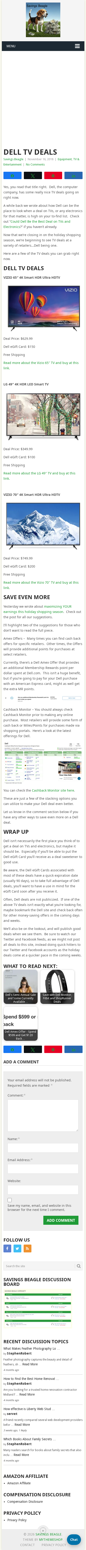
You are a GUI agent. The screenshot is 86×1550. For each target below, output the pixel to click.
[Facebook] (7, 1248)
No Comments (35, 164)
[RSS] (27, 1248)
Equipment (65, 159)
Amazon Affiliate (19, 1483)
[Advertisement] (43, 96)
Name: (14, 1138)
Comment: (16, 1095)
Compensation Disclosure (25, 1501)
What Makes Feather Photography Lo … (31, 1348)
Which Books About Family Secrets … (29, 1439)
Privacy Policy (17, 1520)
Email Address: (20, 1159)
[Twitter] (17, 1248)
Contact (27, 1545)
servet (12, 1414)
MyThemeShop (50, 1539)
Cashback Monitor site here (53, 790)
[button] (74, 1539)
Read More (30, 1364)
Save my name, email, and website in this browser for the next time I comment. (39, 1208)
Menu (10, 46)
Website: (14, 1181)
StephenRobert (19, 1353)
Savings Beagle (13, 159)
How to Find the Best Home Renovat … (31, 1379)
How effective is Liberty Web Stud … (29, 1409)
